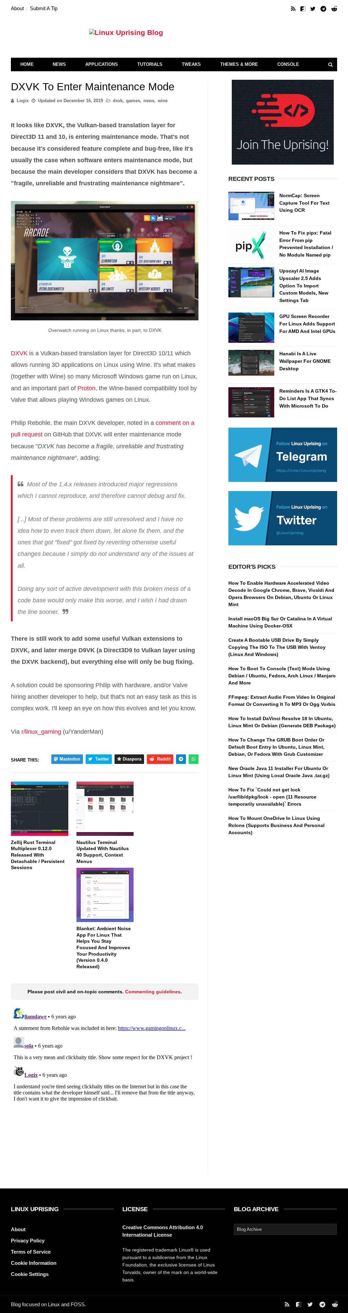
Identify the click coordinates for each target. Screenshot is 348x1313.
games (133, 100)
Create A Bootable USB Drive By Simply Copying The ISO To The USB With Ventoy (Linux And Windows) (277, 647)
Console (288, 64)
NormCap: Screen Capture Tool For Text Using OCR (304, 203)
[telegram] (323, 9)
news (148, 100)
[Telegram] (181, 759)
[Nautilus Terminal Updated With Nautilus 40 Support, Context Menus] (105, 809)
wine (163, 100)
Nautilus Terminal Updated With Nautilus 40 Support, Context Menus (102, 852)
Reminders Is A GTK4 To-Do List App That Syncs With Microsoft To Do (308, 398)
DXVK (19, 353)
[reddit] (334, 9)
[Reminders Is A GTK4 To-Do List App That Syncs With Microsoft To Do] (251, 402)
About (17, 8)
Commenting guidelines (152, 991)
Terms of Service (31, 1252)
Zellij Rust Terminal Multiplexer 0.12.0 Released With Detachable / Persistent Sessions (38, 855)
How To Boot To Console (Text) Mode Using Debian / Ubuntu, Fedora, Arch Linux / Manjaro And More (282, 676)
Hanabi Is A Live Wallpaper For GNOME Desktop (305, 361)
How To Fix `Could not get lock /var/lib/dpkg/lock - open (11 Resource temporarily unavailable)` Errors (272, 797)
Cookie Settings (30, 1274)
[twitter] (312, 9)
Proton (86, 388)
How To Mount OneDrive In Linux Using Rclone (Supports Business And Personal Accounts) (276, 825)
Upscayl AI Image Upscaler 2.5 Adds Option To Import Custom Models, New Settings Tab (303, 285)
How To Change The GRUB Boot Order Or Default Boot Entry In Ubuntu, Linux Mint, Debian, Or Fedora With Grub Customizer (276, 747)
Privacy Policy (28, 1240)
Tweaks (191, 64)
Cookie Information (33, 1263)
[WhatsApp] (193, 759)
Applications (101, 64)
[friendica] (302, 9)
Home (27, 64)
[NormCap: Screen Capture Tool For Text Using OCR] (251, 207)
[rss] (293, 9)
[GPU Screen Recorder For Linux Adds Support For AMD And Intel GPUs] (251, 328)
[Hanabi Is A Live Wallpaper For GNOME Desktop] (251, 365)
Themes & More (239, 64)
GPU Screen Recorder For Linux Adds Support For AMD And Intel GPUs (307, 324)
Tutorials (149, 64)
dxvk (118, 100)
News (59, 64)
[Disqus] (104, 1090)
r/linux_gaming (41, 731)
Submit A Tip (43, 8)
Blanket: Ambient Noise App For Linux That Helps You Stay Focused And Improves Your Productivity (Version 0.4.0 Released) (103, 947)
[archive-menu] (285, 1229)
